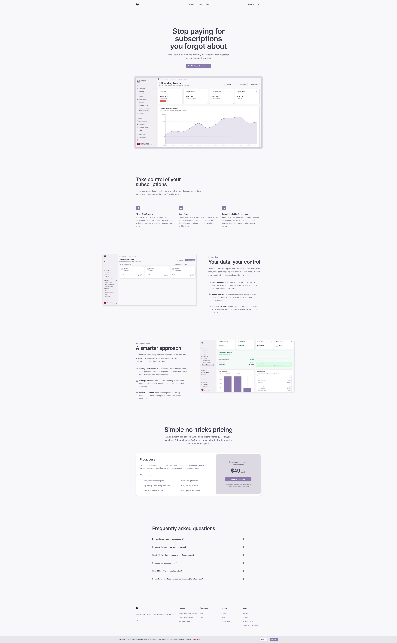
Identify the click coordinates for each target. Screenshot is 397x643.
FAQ (201, 617)
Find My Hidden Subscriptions (198, 66)
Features (191, 4)
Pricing (200, 4)
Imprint (245, 617)
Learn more (196, 639)
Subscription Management (188, 613)
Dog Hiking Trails (184, 621)
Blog (207, 4)
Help (223, 617)
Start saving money (238, 479)
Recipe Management (186, 617)
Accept (273, 639)
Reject (263, 639)
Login (251, 4)
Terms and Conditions (250, 625)
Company (246, 613)
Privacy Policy (248, 621)
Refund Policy (226, 621)
